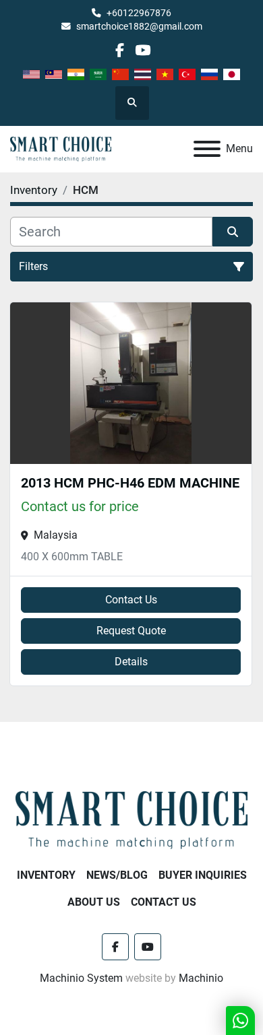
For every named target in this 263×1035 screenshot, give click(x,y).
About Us (93, 902)
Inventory (46, 875)
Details (131, 661)
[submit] (232, 231)
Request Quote (131, 630)
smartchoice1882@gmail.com (139, 26)
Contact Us (131, 599)
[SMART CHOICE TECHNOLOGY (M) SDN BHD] (131, 819)
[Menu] (207, 149)
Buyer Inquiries (202, 875)
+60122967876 (139, 12)
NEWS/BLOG (117, 875)
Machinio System (81, 978)
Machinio (201, 978)
